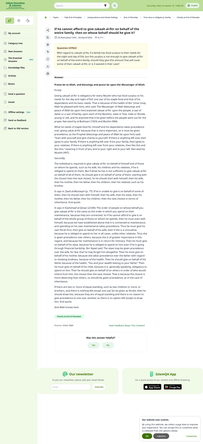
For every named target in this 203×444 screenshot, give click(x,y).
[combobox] (79, 5)
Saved (11, 102)
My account (14, 33)
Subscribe (99, 387)
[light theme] (18, 20)
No (108, 345)
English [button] (194, 5)
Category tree (15, 43)
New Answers (15, 51)
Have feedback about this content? (127, 325)
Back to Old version (18, 128)
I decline (161, 436)
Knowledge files (16, 67)
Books (11, 84)
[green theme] (9, 20)
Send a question (16, 94)
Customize (191, 436)
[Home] (45, 17)
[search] (114, 5)
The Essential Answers (20, 60)
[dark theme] (27, 20)
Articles (12, 75)
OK (147, 436)
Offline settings (19, 112)
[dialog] (170, 429)
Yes (93, 345)
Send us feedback (17, 120)
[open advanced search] (105, 5)
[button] (48, 30)
